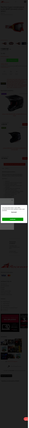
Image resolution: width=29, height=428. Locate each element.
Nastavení (14, 212)
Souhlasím (12, 219)
